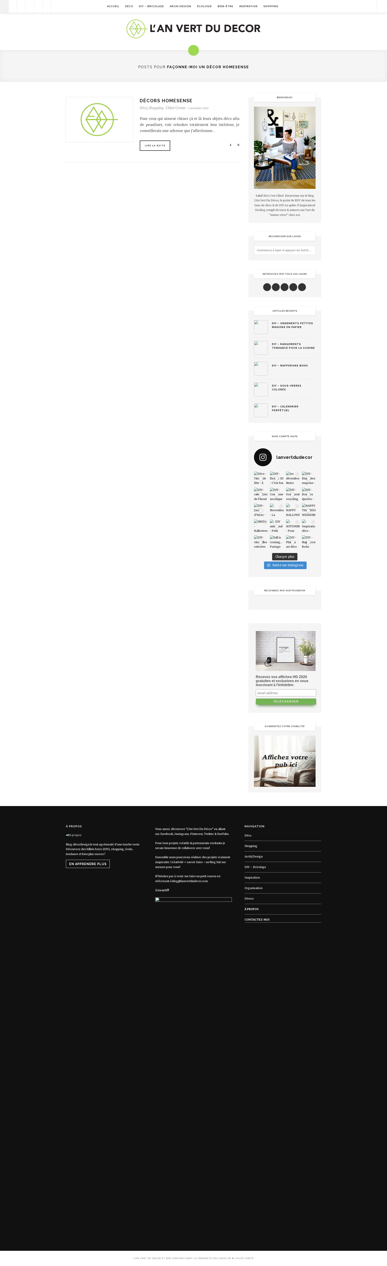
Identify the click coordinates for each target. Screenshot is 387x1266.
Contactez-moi (257, 919)
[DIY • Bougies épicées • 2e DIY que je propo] (309, 494)
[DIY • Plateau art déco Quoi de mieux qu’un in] (293, 542)
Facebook (166, 834)
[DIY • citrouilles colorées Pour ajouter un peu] (261, 542)
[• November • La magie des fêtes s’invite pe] (277, 510)
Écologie (204, 6)
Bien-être (225, 6)
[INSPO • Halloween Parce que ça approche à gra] (261, 526)
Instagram (181, 834)
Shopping (270, 6)
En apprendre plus (88, 864)
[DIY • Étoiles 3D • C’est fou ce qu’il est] (277, 478)
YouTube (223, 834)
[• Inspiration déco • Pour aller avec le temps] (309, 526)
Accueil (113, 6)
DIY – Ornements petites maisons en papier (292, 325)
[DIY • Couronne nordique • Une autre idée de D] (277, 494)
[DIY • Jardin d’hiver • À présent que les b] (261, 510)
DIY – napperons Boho (290, 365)
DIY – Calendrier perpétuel (285, 408)
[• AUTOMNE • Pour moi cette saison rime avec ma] (293, 526)
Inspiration (248, 6)
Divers (249, 898)
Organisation (253, 888)
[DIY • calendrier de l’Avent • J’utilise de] (261, 494)
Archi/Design (180, 6)
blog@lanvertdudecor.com (190, 881)
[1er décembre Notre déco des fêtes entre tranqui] (293, 478)
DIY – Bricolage (151, 6)
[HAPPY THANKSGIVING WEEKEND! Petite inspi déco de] (309, 510)
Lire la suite (155, 146)
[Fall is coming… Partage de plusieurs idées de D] (277, 542)
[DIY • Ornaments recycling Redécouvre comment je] (293, 494)
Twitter (209, 834)
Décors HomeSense (166, 100)
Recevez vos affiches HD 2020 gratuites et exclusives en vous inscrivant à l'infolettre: (282, 681)
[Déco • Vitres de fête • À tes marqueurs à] (261, 478)
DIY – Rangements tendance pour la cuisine (293, 346)
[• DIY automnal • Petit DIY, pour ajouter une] (277, 526)
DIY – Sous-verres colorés (286, 387)
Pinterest (196, 834)
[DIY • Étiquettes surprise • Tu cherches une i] (309, 478)
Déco (129, 6)
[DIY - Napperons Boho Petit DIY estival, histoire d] (309, 542)
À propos (252, 909)
